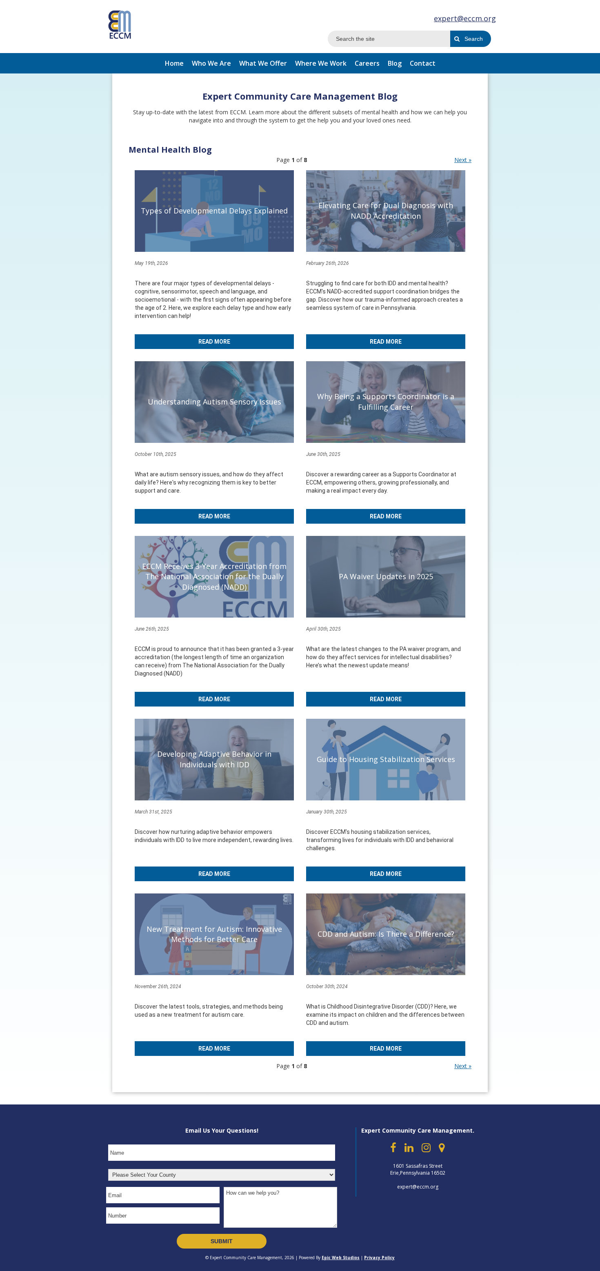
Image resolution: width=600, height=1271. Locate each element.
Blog (395, 63)
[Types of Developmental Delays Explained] (214, 211)
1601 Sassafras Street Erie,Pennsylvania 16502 (417, 1169)
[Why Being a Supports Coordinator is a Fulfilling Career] (385, 402)
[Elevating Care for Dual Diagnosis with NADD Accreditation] (385, 211)
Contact (423, 63)
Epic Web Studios (341, 1257)
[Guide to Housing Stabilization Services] (385, 759)
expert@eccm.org (465, 18)
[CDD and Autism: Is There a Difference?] (385, 934)
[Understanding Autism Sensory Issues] (214, 402)
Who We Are (211, 63)
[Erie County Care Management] (120, 24)
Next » (462, 160)
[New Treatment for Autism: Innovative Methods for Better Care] (214, 934)
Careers (367, 63)
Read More (214, 341)
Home (174, 63)
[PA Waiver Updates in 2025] (385, 577)
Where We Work (321, 63)
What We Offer (263, 63)
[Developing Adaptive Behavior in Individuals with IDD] (214, 759)
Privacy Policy (379, 1257)
